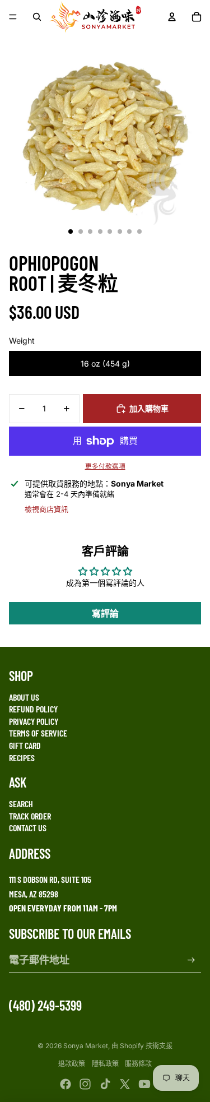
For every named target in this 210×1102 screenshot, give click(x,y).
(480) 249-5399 (45, 1005)
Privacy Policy (33, 721)
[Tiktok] (105, 1084)
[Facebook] (65, 1084)
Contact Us (27, 827)
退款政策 (71, 1063)
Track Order (30, 816)
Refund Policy (33, 708)
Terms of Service (38, 733)
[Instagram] (85, 1084)
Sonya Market (85, 1045)
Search (21, 803)
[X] (125, 1084)
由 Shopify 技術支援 (141, 1045)
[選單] (13, 17)
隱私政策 (105, 1063)
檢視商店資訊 (46, 508)
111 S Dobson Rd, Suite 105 (50, 879)
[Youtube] (144, 1084)
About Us (24, 697)
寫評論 (105, 613)
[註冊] (191, 960)
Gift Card (25, 745)
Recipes (22, 757)
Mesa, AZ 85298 (33, 893)
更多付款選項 (105, 466)
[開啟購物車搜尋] (37, 16)
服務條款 (138, 1063)
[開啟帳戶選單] (172, 16)
